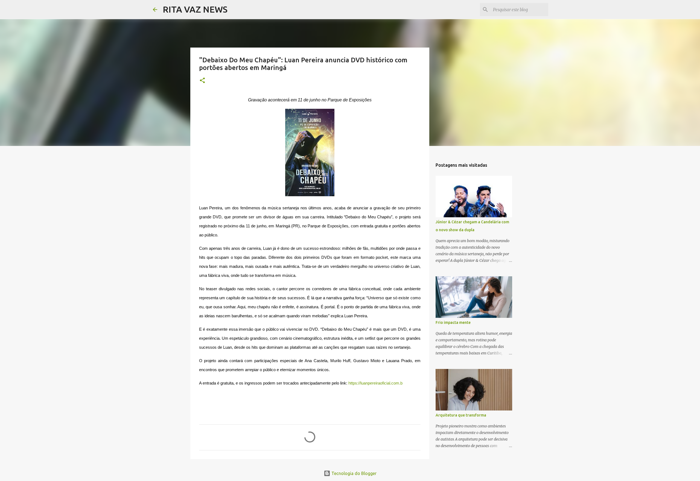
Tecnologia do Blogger (353, 473)
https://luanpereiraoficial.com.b (375, 383)
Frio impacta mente (453, 322)
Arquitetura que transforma (461, 415)
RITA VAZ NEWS (195, 9)
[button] (202, 80)
